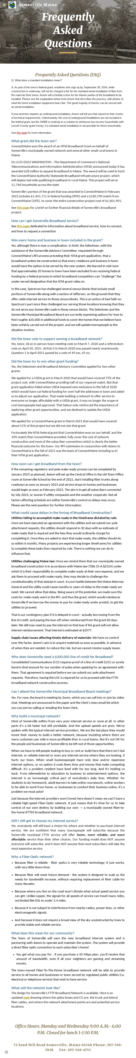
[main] (68, 32)
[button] (4, 5)
